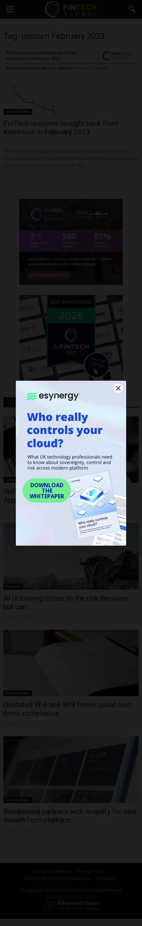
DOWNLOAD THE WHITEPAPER (47, 490)
